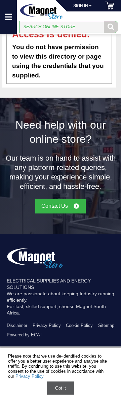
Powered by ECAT (24, 334)
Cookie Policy (79, 325)
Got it (60, 388)
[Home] (41, 11)
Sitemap (106, 325)
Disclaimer (17, 325)
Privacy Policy (47, 325)
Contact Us (54, 206)
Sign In (81, 5)
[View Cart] (110, 8)
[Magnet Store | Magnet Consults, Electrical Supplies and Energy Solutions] (35, 268)
